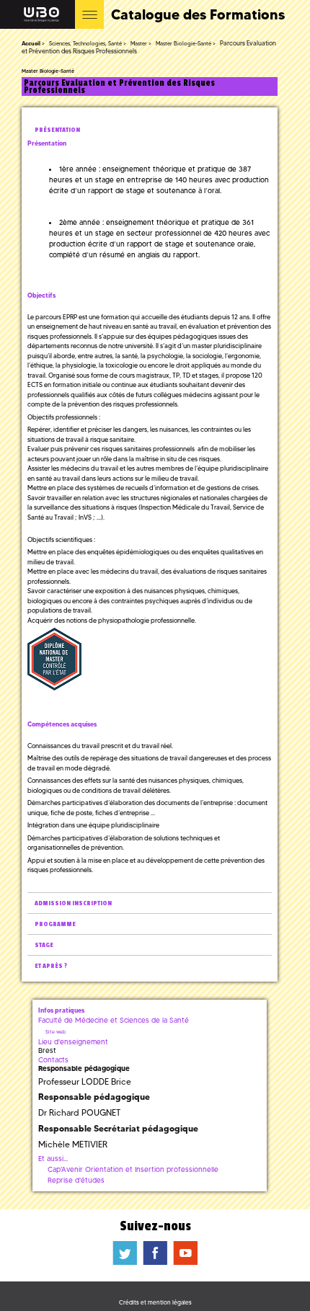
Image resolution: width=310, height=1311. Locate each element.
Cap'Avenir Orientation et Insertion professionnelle (133, 1169)
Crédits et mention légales (155, 1302)
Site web (55, 1031)
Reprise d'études (76, 1180)
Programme (55, 924)
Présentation (57, 130)
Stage (44, 945)
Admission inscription (73, 903)
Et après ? (51, 966)
